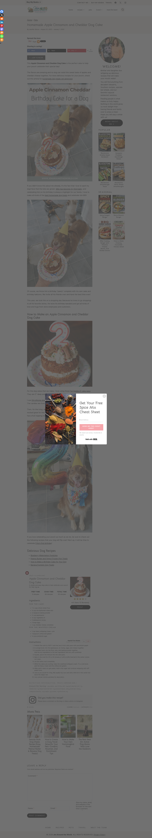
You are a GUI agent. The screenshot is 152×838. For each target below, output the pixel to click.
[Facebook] (2, 11)
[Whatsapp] (2, 36)
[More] (2, 40)
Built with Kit (91, 439)
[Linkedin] (2, 22)
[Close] (104, 396)
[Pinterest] (2, 25)
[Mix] (2, 32)
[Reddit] (2, 18)
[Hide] (0, 43)
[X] (2, 15)
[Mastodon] (2, 29)
